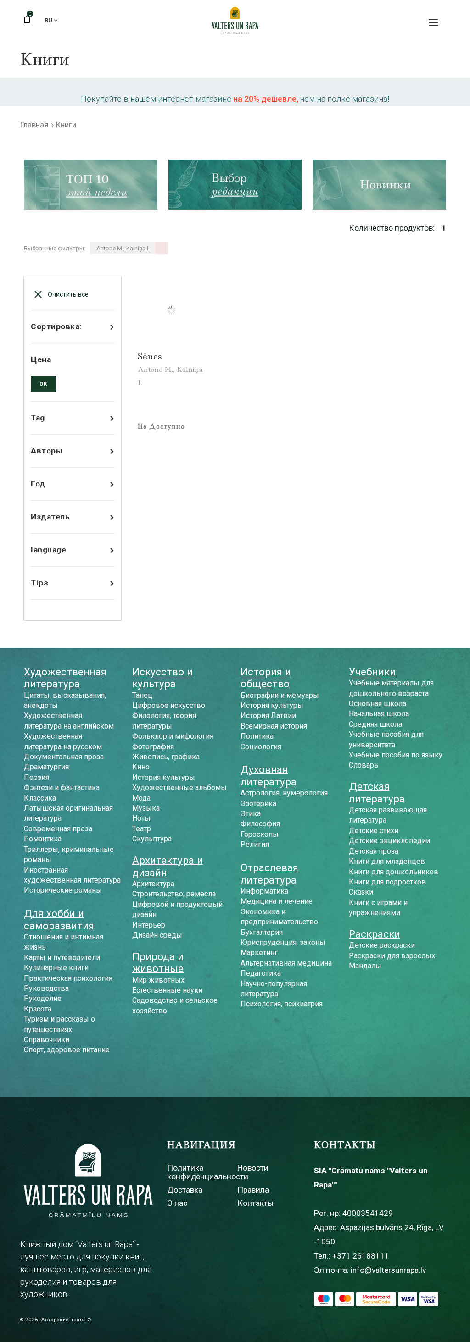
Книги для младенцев (387, 861)
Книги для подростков (387, 882)
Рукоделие (43, 998)
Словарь (363, 765)
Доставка (184, 1189)
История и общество (266, 678)
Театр (141, 828)
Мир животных (158, 980)
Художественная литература (65, 678)
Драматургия (46, 766)
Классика (40, 798)
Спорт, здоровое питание (67, 1049)
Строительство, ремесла (174, 893)
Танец (142, 695)
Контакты (255, 1203)
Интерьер (148, 925)
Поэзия (36, 777)
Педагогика (261, 973)
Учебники (372, 672)
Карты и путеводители (62, 957)
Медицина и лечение (277, 901)
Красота (37, 1009)
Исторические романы (63, 890)
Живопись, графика (166, 756)
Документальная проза (64, 756)
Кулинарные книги (56, 967)
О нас (177, 1203)
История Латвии (268, 715)
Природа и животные (158, 962)
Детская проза (373, 851)
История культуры (163, 777)
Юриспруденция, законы (283, 942)
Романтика (43, 838)
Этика (251, 813)
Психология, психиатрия (282, 1004)
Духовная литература (269, 775)
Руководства (46, 988)
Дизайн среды (157, 935)
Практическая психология (68, 978)
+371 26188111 (360, 1255)
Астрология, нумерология (284, 793)
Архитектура (153, 883)
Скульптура (152, 838)
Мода (141, 798)
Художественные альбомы (179, 787)
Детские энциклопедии (389, 840)
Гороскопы (260, 834)
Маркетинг (259, 952)
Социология (261, 746)
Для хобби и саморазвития (59, 919)
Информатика (264, 891)
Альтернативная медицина (286, 963)
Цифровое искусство (168, 705)
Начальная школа (379, 713)
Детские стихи (373, 830)
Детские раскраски (382, 945)
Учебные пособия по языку (395, 755)
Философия (260, 823)
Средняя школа (375, 724)
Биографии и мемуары (280, 695)
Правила (253, 1189)
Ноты (141, 818)
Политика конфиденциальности (207, 1172)
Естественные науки (167, 990)
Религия (255, 844)
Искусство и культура (162, 678)
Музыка (146, 808)
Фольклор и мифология (172, 736)
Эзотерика (258, 803)
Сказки (361, 892)
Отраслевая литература (269, 873)
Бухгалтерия (262, 932)
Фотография (153, 746)
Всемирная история (274, 726)
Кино (141, 766)
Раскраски (374, 934)
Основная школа (377, 703)
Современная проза (58, 828)
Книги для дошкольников (393, 871)
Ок (43, 384)
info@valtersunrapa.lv (388, 1270)
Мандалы (365, 965)
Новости (253, 1167)
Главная (34, 124)
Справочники (46, 1039)
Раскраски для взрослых (392, 955)
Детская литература (377, 792)
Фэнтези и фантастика (62, 787)
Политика (257, 736)
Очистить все (67, 294)
